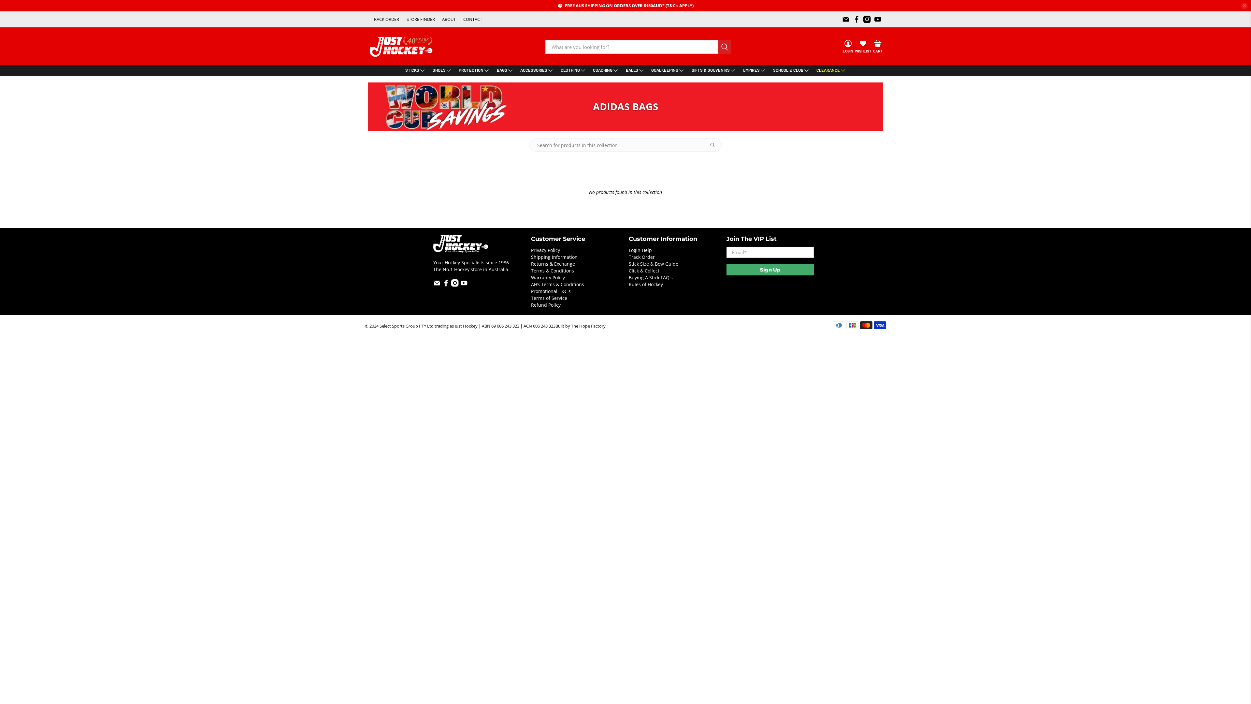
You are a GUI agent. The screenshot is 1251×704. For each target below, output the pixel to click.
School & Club (788, 70)
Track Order (642, 257)
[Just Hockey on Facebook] (856, 19)
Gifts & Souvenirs (711, 70)
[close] (1244, 6)
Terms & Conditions (552, 271)
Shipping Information (554, 257)
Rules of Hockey (646, 284)
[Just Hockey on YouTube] (878, 19)
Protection (471, 70)
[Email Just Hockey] (846, 19)
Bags (502, 70)
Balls (632, 70)
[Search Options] (715, 145)
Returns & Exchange (553, 264)
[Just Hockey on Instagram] (867, 19)
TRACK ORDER (385, 19)
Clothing (570, 70)
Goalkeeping (664, 70)
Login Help (640, 250)
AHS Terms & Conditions (557, 284)
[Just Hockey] (401, 47)
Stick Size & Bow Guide (653, 264)
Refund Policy (546, 305)
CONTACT (472, 19)
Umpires (751, 70)
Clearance (828, 70)
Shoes (439, 70)
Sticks (412, 70)
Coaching (602, 70)
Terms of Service (549, 298)
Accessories (533, 70)
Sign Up (770, 270)
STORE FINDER (421, 19)
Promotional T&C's (551, 291)
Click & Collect (644, 271)
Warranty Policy (548, 277)
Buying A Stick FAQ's (651, 277)
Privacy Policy (545, 250)
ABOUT (449, 19)
